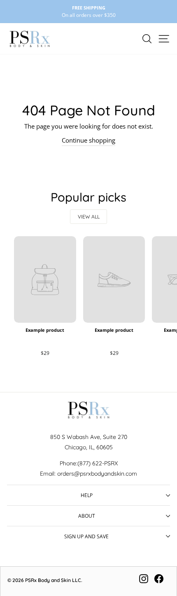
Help (87, 495)
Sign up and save (86, 536)
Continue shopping (88, 140)
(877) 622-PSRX (97, 463)
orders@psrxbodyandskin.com (97, 473)
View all (89, 217)
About (86, 515)
